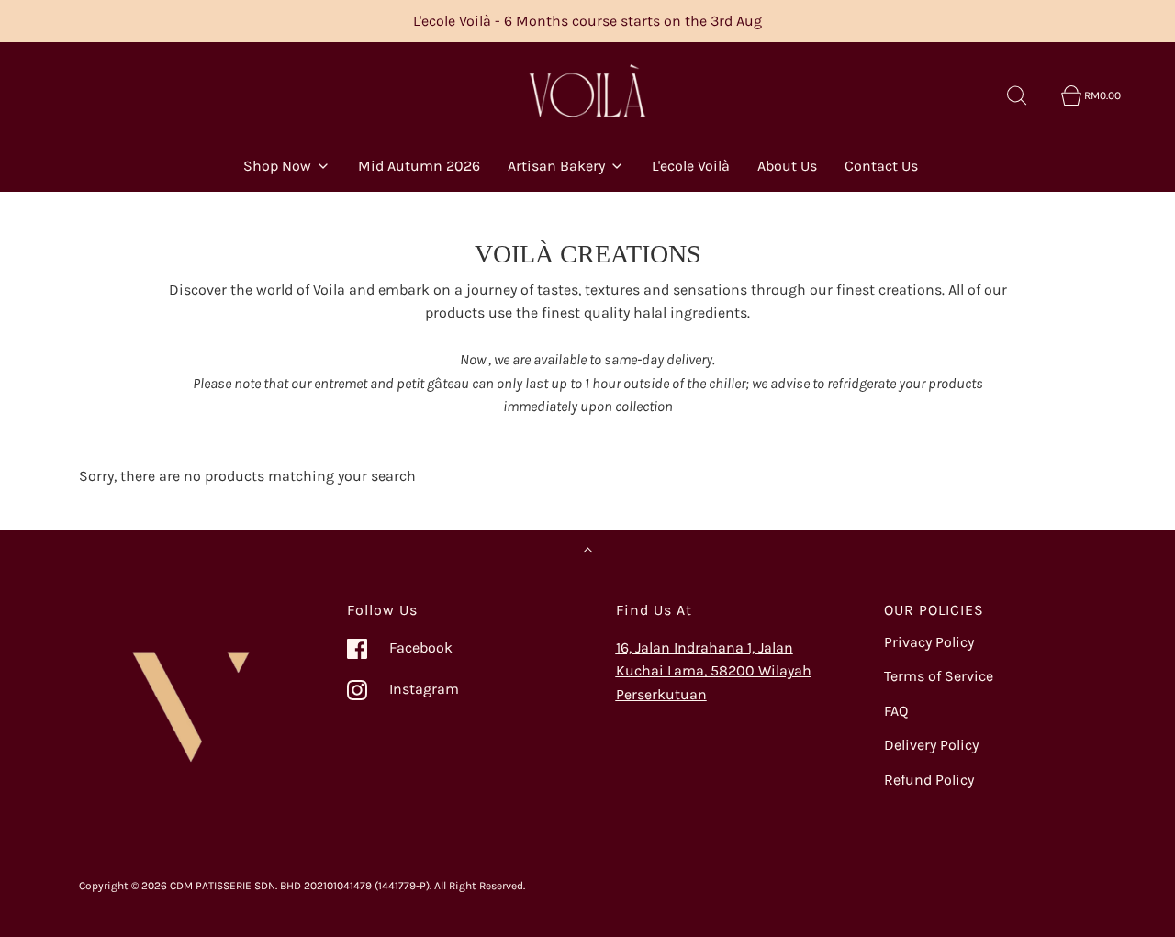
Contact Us (881, 165)
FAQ (896, 710)
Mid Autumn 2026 (419, 165)
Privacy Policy (929, 642)
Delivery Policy (931, 744)
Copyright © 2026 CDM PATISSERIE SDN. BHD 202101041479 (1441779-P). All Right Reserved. (302, 885)
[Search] (1027, 95)
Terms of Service (938, 676)
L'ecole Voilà (691, 165)
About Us (787, 165)
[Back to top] (588, 552)
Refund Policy (929, 779)
